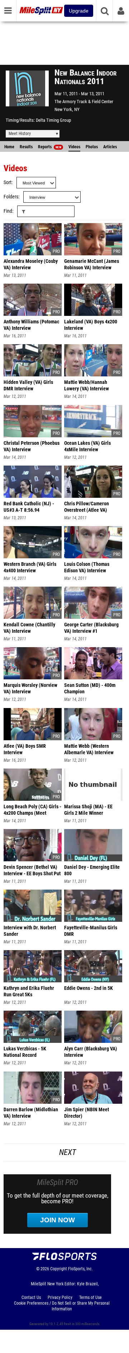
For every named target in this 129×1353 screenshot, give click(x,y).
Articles (110, 146)
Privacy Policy (60, 1297)
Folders (11, 197)
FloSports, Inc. (80, 1268)
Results (26, 146)
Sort (7, 182)
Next (67, 1152)
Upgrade (79, 11)
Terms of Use (90, 1297)
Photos (92, 146)
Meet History (20, 133)
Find (8, 211)
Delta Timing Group (53, 120)
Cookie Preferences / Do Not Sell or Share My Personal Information (62, 1306)
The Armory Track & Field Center (83, 101)
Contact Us (31, 1297)
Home (9, 146)
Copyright (58, 1268)
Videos (74, 146)
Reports (49, 146)
